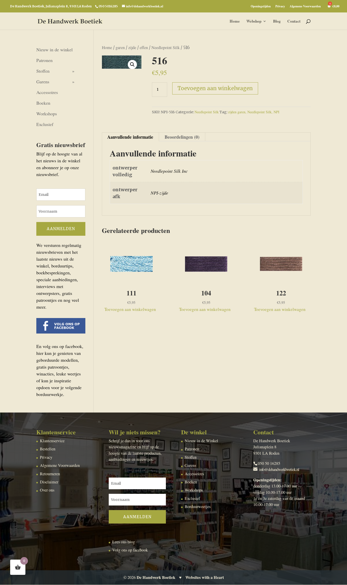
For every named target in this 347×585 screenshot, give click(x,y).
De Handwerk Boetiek (156, 577)
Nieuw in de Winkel (201, 441)
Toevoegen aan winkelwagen (215, 88)
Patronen (44, 60)
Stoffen (43, 71)
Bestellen (47, 449)
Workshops (46, 113)
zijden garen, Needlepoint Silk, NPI (253, 111)
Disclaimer (49, 482)
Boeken (43, 103)
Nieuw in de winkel (54, 49)
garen (120, 47)
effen (144, 47)
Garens (42, 81)
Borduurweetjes (198, 506)
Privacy (280, 6)
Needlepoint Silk (165, 47)
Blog (277, 21)
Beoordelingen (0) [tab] (182, 137)
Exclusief (44, 124)
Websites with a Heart (204, 577)
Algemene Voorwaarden (305, 6)
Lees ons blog (123, 542)
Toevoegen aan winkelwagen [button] (130, 309)
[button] (132, 64)
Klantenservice (52, 441)
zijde (132, 47)
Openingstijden (261, 6)
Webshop (253, 21)
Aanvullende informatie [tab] (130, 137)
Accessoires (47, 92)
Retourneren (50, 474)
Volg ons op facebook (130, 550)
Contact (294, 21)
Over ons (47, 490)
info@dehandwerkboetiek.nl (279, 469)
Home (235, 21)
